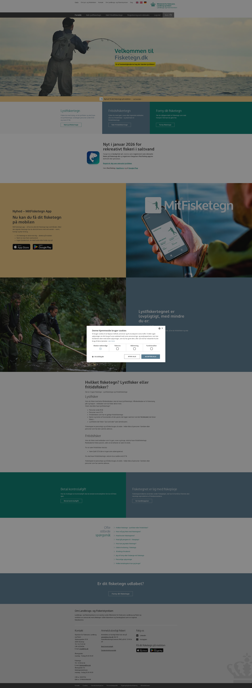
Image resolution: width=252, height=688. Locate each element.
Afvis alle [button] (132, 357)
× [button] (162, 328)
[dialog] (126, 344)
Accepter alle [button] (150, 357)
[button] (98, 357)
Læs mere (111, 341)
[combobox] (159, 328)
